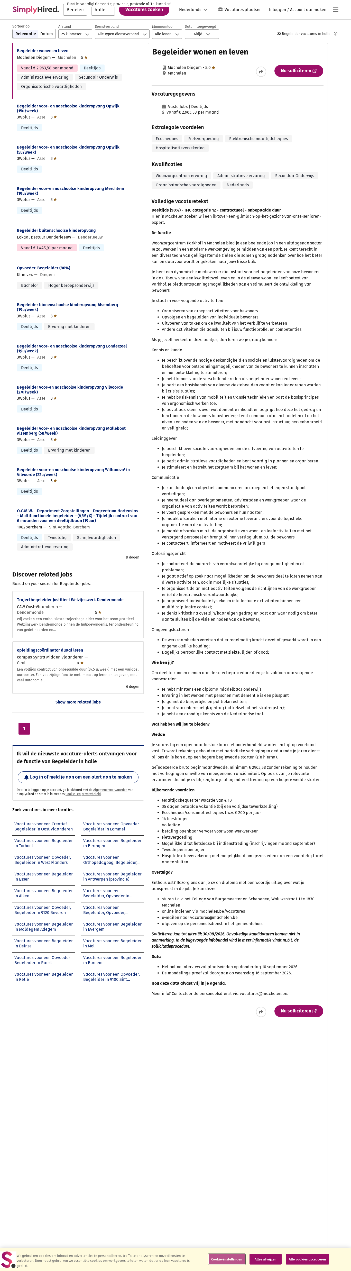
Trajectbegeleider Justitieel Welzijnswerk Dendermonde (70, 599)
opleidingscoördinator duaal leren (50, 650)
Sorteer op (21, 26)
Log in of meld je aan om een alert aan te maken (81, 777)
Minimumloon (163, 26)
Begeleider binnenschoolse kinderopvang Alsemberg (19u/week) (67, 307)
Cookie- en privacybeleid (83, 794)
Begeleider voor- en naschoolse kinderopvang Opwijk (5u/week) (68, 149)
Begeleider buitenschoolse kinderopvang (56, 230)
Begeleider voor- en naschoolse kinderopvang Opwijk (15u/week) (68, 108)
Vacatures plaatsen (243, 9)
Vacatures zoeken (144, 9)
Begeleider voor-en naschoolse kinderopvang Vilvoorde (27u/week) (70, 390)
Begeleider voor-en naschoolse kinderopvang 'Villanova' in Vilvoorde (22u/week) (73, 472)
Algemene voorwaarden (110, 790)
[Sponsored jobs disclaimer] (335, 34)
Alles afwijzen (266, 1259)
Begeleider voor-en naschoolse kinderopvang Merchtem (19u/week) (70, 191)
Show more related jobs (78, 702)
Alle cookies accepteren (307, 1259)
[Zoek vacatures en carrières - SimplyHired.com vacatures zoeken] (35, 10)
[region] (175, 1259)
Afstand (64, 26)
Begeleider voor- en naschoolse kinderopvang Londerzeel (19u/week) (72, 348)
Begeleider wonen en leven (42, 50)
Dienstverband (107, 26)
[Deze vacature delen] (261, 72)
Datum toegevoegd (200, 26)
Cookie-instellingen (226, 1259)
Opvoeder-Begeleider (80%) (43, 268)
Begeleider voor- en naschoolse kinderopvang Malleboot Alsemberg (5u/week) (71, 431)
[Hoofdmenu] (335, 10)
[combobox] (75, 10)
